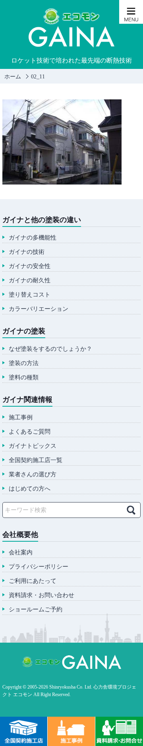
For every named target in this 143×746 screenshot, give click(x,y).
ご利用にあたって (32, 581)
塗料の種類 (24, 378)
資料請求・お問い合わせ (41, 595)
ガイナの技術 (26, 252)
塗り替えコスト (29, 295)
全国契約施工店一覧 (35, 460)
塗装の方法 (24, 363)
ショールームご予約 (35, 610)
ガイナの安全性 (29, 266)
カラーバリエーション (38, 309)
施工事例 (21, 418)
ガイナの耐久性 (29, 281)
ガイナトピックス (32, 446)
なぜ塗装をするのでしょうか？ (50, 349)
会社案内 (21, 553)
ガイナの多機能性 (32, 238)
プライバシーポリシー (38, 567)
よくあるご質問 (29, 432)
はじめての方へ (29, 489)
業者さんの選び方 (32, 475)
